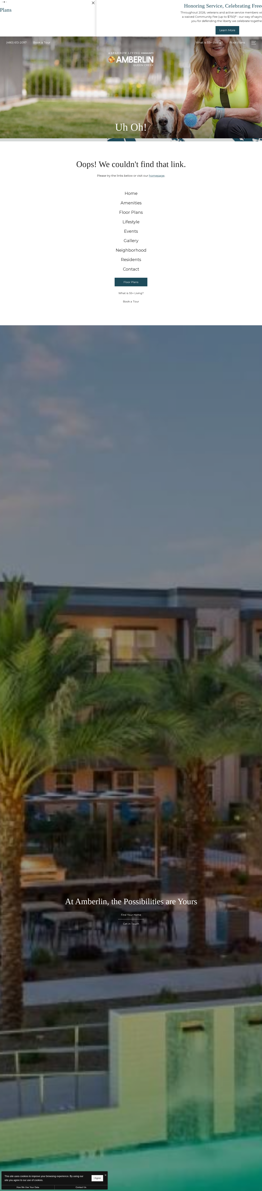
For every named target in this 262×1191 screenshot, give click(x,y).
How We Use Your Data (28, 1187)
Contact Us (81, 1187)
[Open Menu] (253, 51)
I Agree (97, 1178)
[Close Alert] (259, 4)
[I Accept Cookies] (105, 1175)
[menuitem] (131, 202)
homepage (157, 184)
